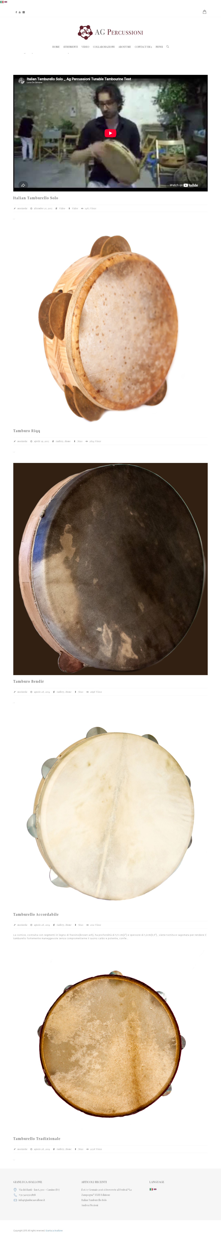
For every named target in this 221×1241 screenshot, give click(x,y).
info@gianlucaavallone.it (32, 1200)
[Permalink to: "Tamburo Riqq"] (110, 327)
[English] (6, 2)
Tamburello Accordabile (36, 914)
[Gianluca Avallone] (110, 32)
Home (56, 46)
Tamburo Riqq (26, 430)
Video (85, 46)
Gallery (59, 441)
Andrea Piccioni (89, 1205)
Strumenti (71, 46)
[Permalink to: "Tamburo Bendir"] (110, 569)
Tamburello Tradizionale (37, 1138)
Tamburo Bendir (28, 681)
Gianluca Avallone (54, 1231)
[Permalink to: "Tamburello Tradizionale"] (110, 1041)
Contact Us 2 (143, 46)
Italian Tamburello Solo (35, 197)
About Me (124, 46)
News (159, 46)
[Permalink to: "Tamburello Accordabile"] (110, 811)
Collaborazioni (104, 46)
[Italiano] (2, 2)
